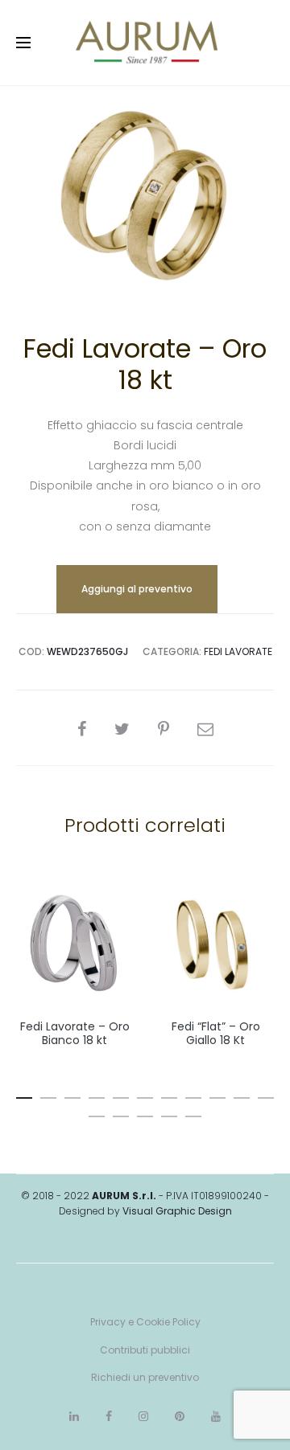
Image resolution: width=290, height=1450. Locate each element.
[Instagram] (143, 1416)
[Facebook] (109, 1416)
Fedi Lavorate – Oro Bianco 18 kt (75, 1033)
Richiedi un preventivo (145, 1377)
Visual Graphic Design (177, 1211)
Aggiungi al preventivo (137, 589)
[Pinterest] (179, 1416)
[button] (24, 1095)
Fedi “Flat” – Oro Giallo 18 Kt (216, 1033)
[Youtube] (216, 1416)
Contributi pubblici (145, 1350)
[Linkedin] (74, 1416)
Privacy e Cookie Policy (145, 1322)
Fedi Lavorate (238, 651)
